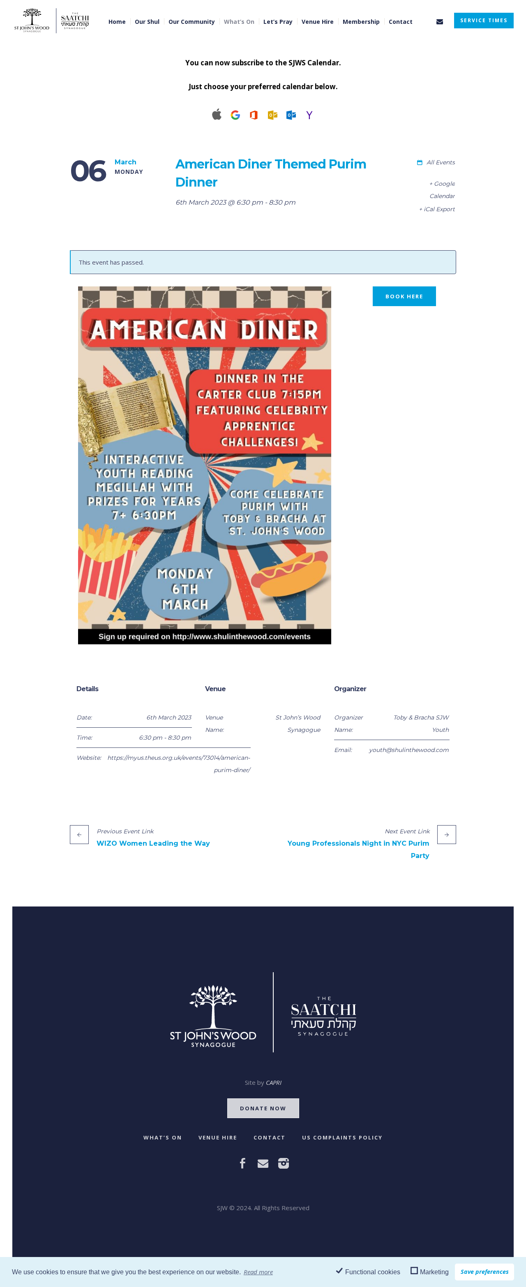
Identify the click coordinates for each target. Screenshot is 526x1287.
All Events (440, 162)
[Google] (235, 114)
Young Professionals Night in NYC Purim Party (358, 844)
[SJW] (263, 1012)
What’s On (162, 1137)
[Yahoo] (309, 114)
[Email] (439, 21)
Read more (258, 1272)
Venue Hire (217, 1137)
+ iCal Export (437, 209)
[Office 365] (254, 114)
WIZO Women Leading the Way (153, 837)
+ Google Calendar (442, 190)
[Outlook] (272, 114)
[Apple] (217, 114)
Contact (270, 1137)
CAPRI (273, 1082)
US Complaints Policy (342, 1137)
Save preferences (485, 1271)
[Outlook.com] (290, 114)
